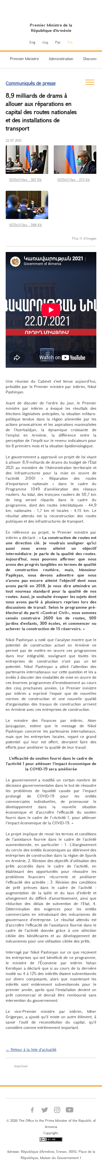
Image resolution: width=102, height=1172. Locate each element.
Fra (70, 42)
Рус (58, 42)
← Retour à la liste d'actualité (31, 1049)
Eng (32, 42)
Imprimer (21, 1066)
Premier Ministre (24, 58)
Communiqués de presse (31, 83)
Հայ (45, 42)
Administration (61, 58)
